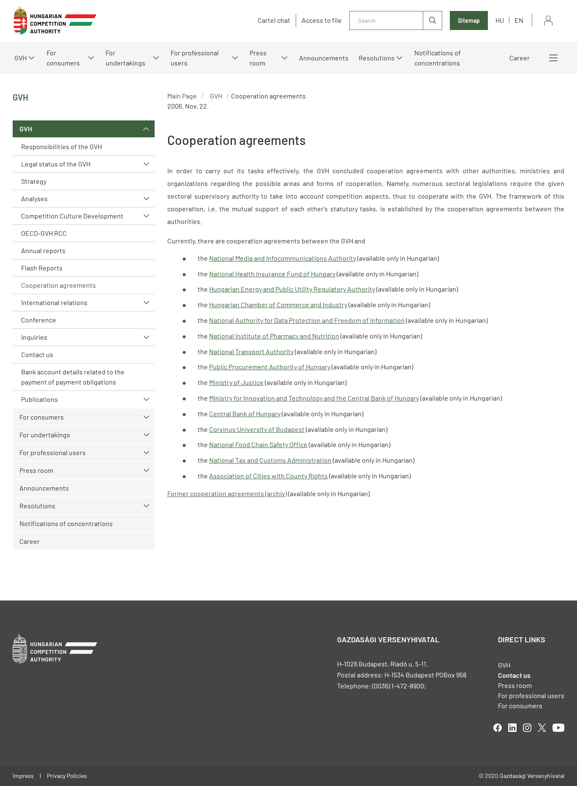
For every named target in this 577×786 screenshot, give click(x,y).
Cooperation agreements (58, 285)
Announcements (323, 58)
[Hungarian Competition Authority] (55, 20)
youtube (558, 727)
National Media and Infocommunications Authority (282, 258)
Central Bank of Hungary (244, 413)
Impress (23, 775)
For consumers (520, 705)
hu (499, 20)
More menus (553, 58)
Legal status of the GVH (55, 164)
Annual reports (43, 250)
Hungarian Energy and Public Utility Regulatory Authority (292, 289)
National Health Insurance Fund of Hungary (272, 274)
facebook (497, 727)
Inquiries (34, 337)
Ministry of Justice (236, 382)
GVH (20, 58)
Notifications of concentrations (437, 58)
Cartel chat (274, 20)
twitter (542, 727)
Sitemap (469, 20)
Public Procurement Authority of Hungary (269, 367)
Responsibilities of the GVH (61, 146)
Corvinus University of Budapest (257, 429)
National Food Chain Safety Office (258, 444)
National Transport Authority (251, 351)
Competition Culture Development (72, 216)
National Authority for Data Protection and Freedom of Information (307, 320)
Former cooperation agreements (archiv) (227, 493)
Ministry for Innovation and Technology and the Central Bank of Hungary (314, 398)
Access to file (322, 20)
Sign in (548, 20)
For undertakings (125, 58)
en (518, 20)
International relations (54, 302)
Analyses (34, 198)
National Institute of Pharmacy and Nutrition (274, 336)
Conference (38, 320)
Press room (258, 58)
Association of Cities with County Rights (268, 476)
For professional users (195, 58)
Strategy (33, 181)
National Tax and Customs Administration (270, 460)
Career (519, 58)
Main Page (182, 96)
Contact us (37, 354)
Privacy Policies (67, 775)
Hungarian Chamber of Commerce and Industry (278, 304)
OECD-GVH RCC (44, 233)
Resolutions (377, 58)
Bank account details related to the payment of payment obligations (73, 377)
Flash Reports (42, 268)
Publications (39, 399)
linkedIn (512, 727)
